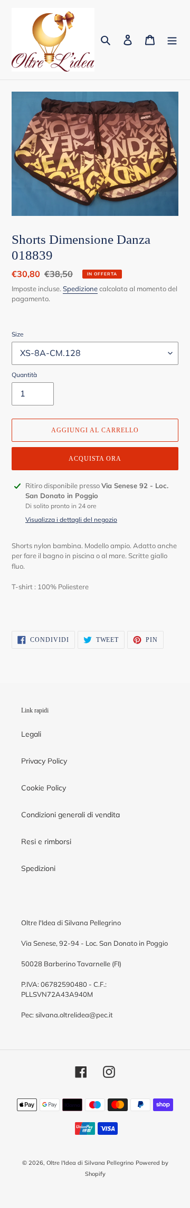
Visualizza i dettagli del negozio (71, 519)
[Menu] (172, 40)
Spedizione (80, 288)
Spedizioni (38, 868)
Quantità (24, 375)
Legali (31, 734)
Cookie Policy (43, 788)
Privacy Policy (44, 761)
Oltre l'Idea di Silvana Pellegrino (90, 1162)
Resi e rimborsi (46, 841)
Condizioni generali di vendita (70, 814)
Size (18, 334)
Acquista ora (95, 458)
